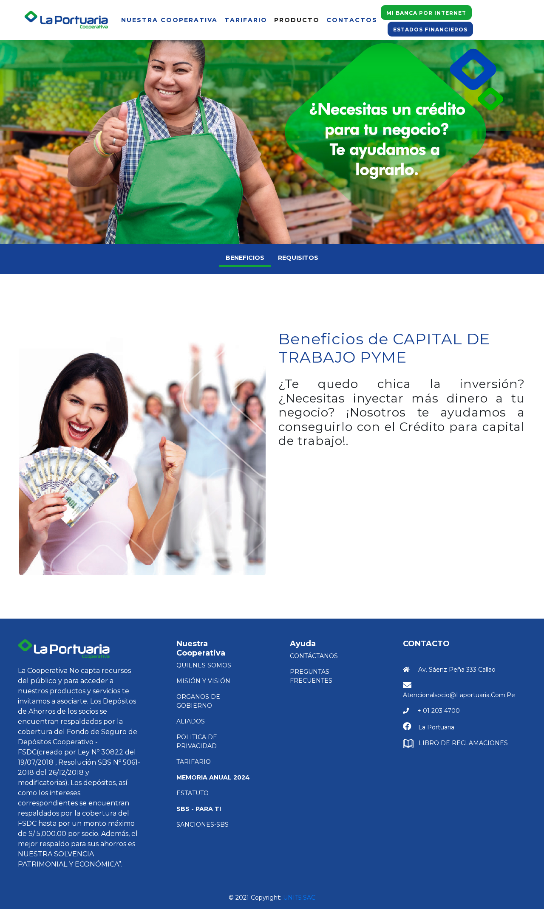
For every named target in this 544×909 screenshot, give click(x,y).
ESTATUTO (192, 793)
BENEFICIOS (245, 258)
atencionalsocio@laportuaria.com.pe (459, 695)
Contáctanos (314, 656)
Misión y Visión (203, 681)
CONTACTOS (351, 20)
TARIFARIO (245, 20)
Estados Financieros (430, 29)
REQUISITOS (298, 258)
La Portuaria (436, 727)
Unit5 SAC (299, 897)
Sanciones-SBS (202, 824)
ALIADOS (190, 721)
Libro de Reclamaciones (463, 743)
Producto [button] (297, 20)
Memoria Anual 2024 (213, 777)
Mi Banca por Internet (426, 13)
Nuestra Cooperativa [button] (169, 20)
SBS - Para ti (198, 809)
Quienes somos (203, 665)
